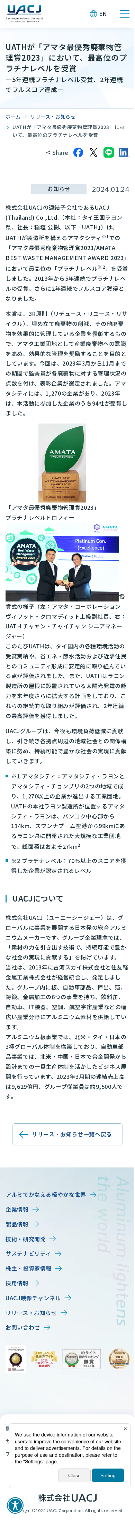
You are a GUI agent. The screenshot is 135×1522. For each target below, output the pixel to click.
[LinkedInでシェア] (123, 152)
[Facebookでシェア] (78, 152)
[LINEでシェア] (108, 152)
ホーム (13, 116)
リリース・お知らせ (53, 116)
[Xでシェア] (93, 152)
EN (103, 13)
